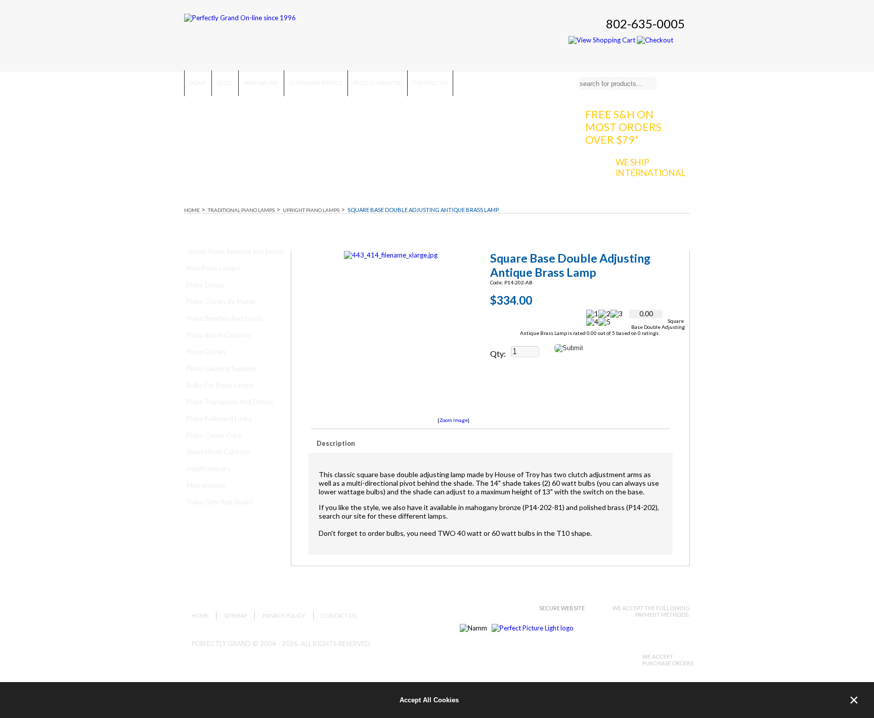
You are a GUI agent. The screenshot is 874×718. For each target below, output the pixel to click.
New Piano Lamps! (214, 268)
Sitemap (235, 615)
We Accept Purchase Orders (667, 659)
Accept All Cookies (429, 700)
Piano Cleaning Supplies (221, 368)
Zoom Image (454, 420)
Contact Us (430, 82)
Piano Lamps (205, 285)
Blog (225, 82)
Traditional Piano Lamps (241, 210)
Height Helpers (208, 468)
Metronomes (206, 485)
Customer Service (315, 82)
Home (198, 82)
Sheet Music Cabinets (218, 452)
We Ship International (650, 167)
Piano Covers (206, 352)
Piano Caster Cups (214, 435)
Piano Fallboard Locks (219, 418)
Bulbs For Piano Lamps (220, 385)
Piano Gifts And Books (220, 502)
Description (336, 443)
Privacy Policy (284, 615)
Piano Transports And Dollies (230, 402)
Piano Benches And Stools (225, 318)
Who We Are (261, 82)
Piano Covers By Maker (221, 302)
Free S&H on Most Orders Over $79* (623, 127)
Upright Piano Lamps (311, 210)
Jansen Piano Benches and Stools (235, 251)
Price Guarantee (377, 82)
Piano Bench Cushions (219, 335)
